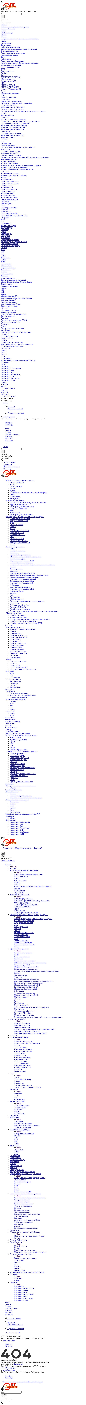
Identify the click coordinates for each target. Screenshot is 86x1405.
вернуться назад (7, 1364)
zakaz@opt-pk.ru (9, 417)
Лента (16, 1077)
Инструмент (19, 1286)
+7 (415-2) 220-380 (8, 396)
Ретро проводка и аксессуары (25, 1258)
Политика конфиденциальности (15, 1382)
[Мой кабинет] (2, 850)
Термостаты (18, 1150)
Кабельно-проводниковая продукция (28, 874)
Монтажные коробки (22, 1023)
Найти (4, 1395)
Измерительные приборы (24, 1134)
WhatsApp (9, 425)
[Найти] (3, 16)
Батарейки (18, 1093)
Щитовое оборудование (23, 953)
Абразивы (18, 1278)
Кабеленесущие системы (23, 899)
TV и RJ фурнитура (21, 1105)
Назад (14, 866)
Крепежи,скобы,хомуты (23, 1041)
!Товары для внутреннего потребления (29, 1236)
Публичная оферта (35, 1382)
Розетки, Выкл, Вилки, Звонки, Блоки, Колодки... (33, 919)
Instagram (8, 423)
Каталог (13, 868)
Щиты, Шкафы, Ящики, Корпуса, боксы (29, 1178)
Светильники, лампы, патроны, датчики (29, 1198)
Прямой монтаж (20, 1246)
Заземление (18, 1121)
